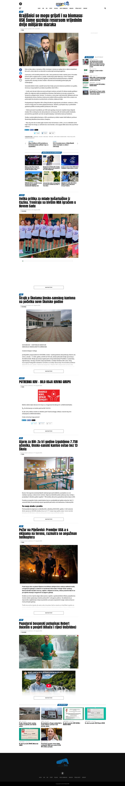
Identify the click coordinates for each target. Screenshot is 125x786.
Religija (56, 8)
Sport (50, 8)
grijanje (46, 136)
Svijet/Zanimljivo (64, 8)
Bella (23, 30)
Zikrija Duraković (29, 138)
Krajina (51, 136)
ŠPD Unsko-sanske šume (60, 136)
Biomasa (36, 136)
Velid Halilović (71, 136)
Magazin (71, 8)
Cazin (39, 8)
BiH (46, 8)
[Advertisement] (94, 45)
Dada (23, 387)
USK (43, 8)
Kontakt (85, 8)
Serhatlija (24, 211)
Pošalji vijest (78, 8)
